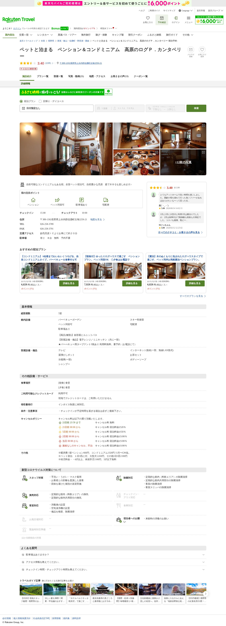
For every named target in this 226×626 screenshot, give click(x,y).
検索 (196, 108)
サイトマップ (169, 10)
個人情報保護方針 (22, 618)
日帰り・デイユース (53, 101)
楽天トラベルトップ (29, 41)
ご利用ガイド (154, 10)
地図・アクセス (97, 76)
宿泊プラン (30, 101)
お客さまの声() (120, 76)
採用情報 (56, 618)
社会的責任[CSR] (41, 618)
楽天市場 (201, 10)
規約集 (66, 618)
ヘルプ (142, 10)
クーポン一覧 (141, 76)
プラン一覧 (42, 76)
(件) (48, 63)
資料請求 (76, 618)
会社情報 (6, 618)
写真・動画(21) (76, 76)
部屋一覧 (58, 76)
